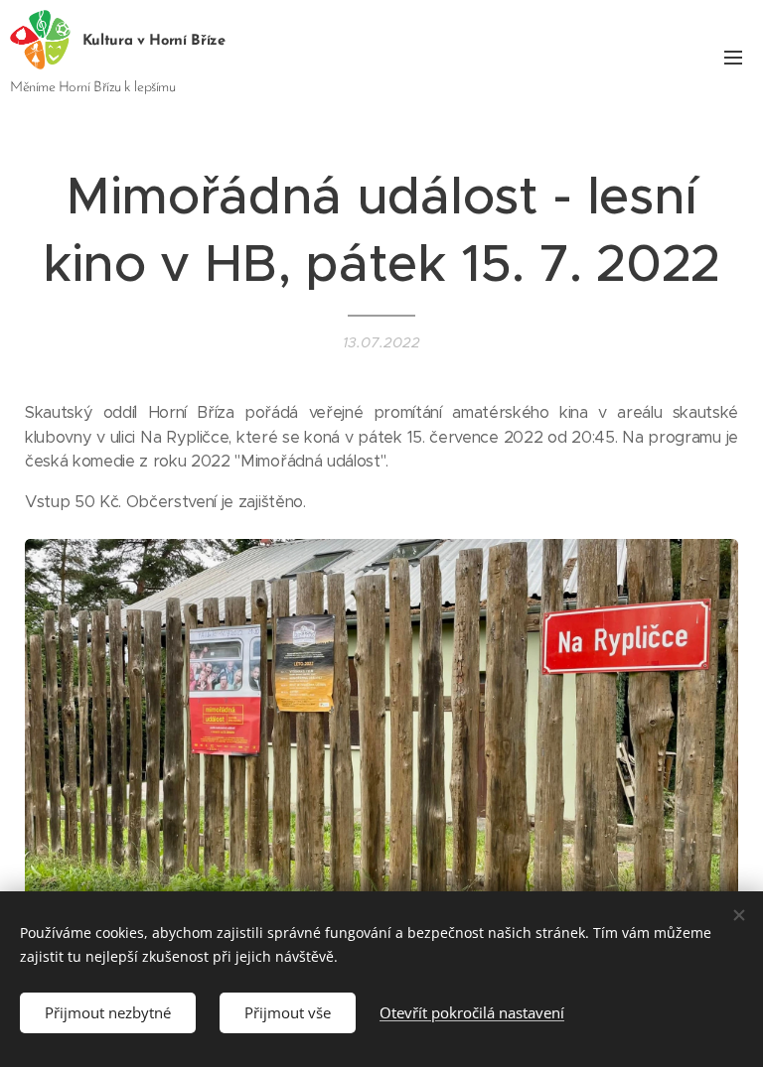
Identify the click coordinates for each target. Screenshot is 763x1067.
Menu (733, 56)
